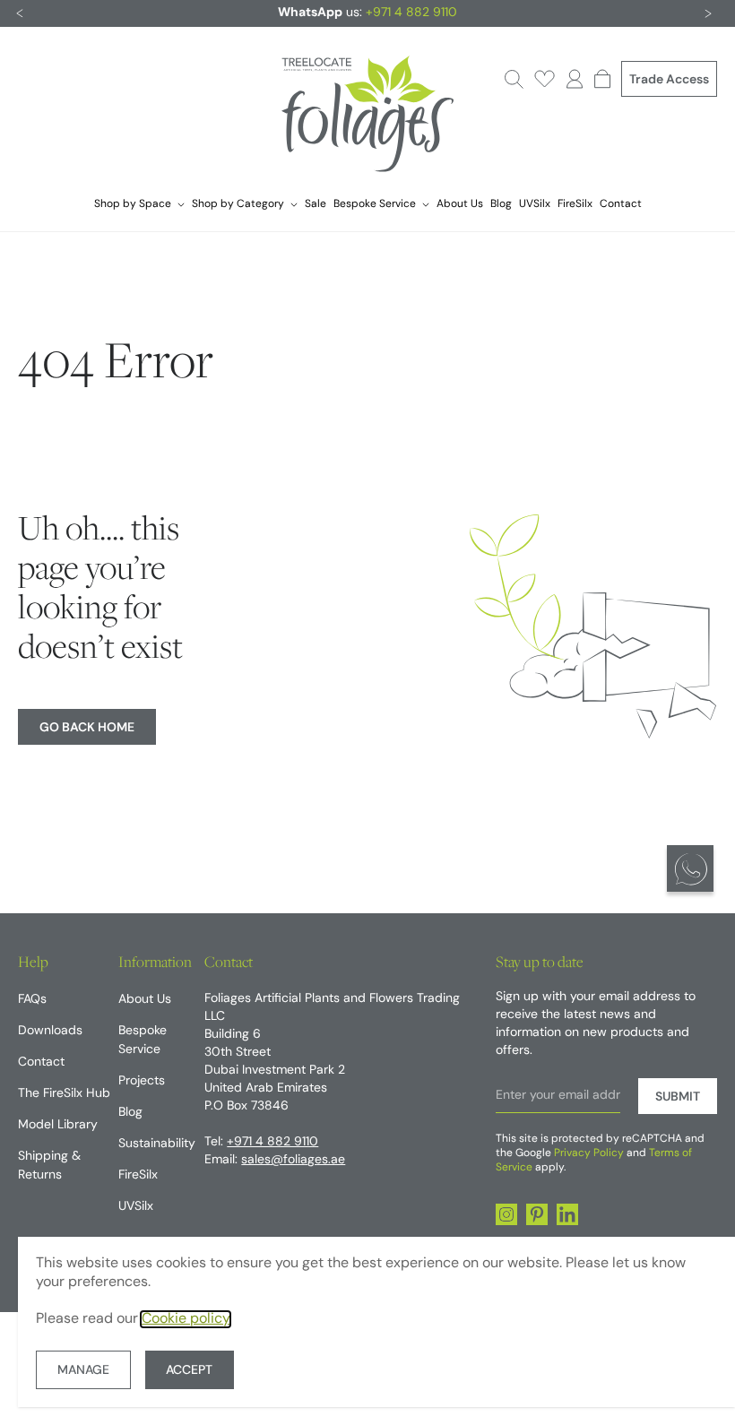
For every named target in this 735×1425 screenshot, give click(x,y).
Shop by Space (132, 204)
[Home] (367, 116)
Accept (189, 1371)
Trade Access (669, 80)
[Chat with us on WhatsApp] (690, 868)
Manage (83, 1371)
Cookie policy (185, 1319)
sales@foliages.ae (293, 1160)
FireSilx (575, 204)
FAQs (32, 999)
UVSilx (534, 204)
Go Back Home (86, 728)
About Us (460, 204)
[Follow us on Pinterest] (537, 1214)
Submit (677, 1097)
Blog (501, 204)
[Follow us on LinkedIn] (567, 1214)
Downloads (50, 1031)
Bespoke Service (374, 204)
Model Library (58, 1125)
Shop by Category (238, 204)
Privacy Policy (589, 1153)
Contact (621, 204)
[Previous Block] (19, 13)
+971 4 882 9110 (411, 13)
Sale (315, 204)
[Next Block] (708, 13)
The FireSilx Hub (64, 1094)
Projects (141, 1081)
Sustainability (156, 1144)
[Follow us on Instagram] (506, 1214)
